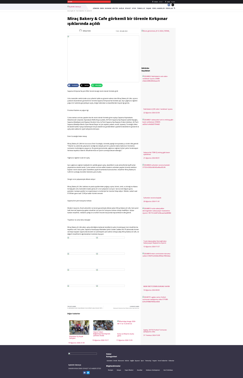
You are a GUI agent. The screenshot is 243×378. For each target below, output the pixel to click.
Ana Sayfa (70, 11)
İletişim (110, 370)
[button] (73, 85)
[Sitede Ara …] (174, 8)
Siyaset (137, 361)
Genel (88, 11)
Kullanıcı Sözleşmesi (153, 370)
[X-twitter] (173, 5)
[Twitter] (88, 372)
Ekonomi (121, 361)
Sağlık (132, 361)
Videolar (171, 361)
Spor (142, 361)
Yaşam (154, 361)
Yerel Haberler (163, 361)
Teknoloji (148, 361)
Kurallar (139, 370)
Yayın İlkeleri (129, 370)
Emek (115, 361)
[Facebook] (169, 5)
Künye (119, 370)
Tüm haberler (80, 11)
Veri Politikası (168, 370)
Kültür (127, 361)
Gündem (109, 361)
